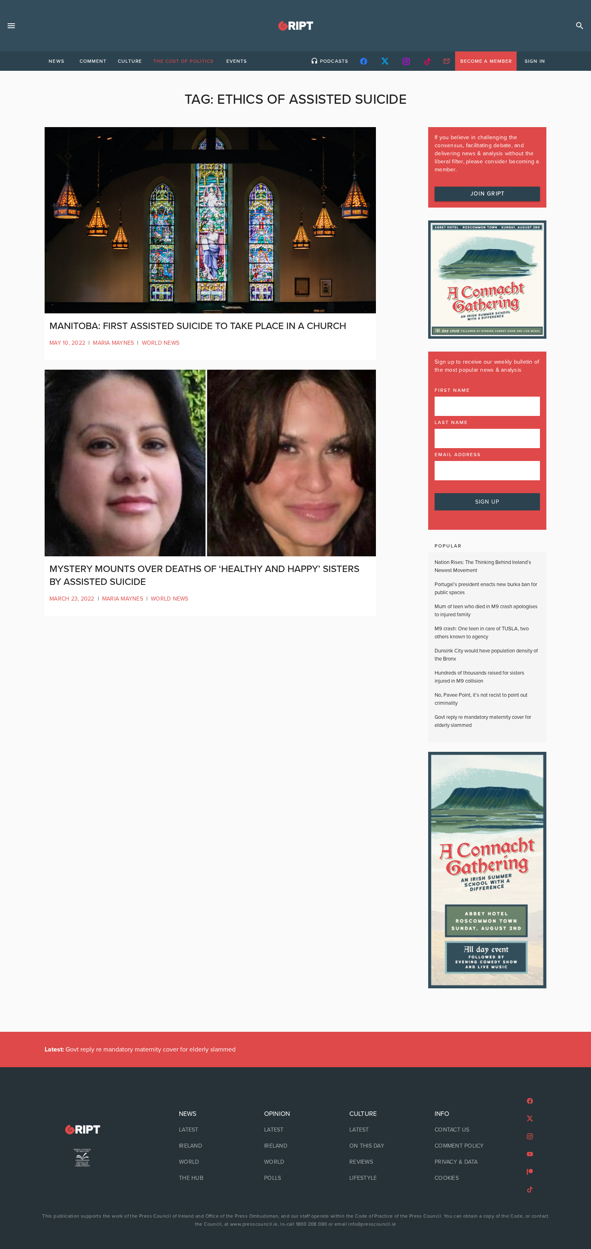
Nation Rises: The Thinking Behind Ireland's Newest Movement (483, 566)
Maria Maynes (113, 343)
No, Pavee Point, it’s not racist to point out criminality (481, 699)
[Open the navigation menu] (11, 25)
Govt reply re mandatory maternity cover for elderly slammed (483, 721)
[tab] (56, 61)
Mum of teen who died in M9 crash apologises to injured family (486, 610)
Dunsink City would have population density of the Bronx (486, 655)
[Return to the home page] (82, 1130)
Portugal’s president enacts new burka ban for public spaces (486, 588)
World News (161, 343)
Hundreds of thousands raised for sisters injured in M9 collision (479, 677)
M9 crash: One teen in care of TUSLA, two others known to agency (482, 633)
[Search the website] (579, 25)
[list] (210, 1146)
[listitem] (210, 1130)
